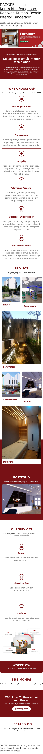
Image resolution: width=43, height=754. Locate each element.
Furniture (8, 461)
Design (21, 553)
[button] (4, 499)
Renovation (9, 366)
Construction (21, 583)
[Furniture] (21, 607)
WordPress (15, 750)
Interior (28, 401)
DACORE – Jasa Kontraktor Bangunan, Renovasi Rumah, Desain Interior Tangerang (20, 11)
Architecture (10, 399)
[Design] (21, 547)
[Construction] (21, 577)
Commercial (30, 306)
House (6, 304)
